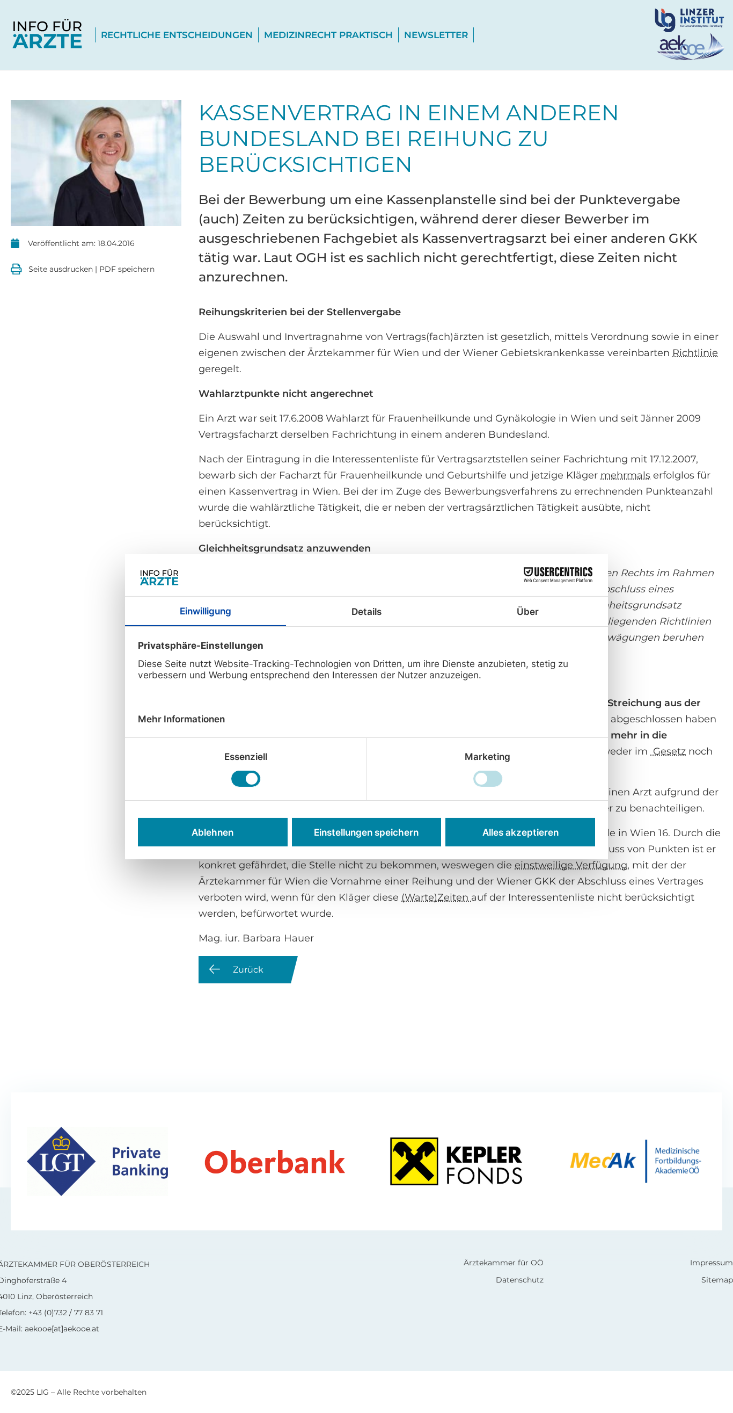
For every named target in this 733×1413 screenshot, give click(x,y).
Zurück (248, 970)
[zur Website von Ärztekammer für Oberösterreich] (689, 46)
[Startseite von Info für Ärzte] (47, 35)
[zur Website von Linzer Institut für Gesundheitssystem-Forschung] (694, 20)
